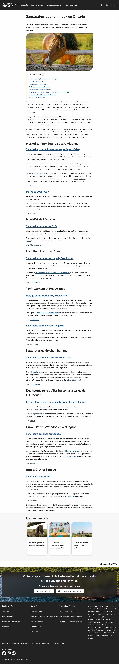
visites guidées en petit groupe (69, 451)
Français (112, 5)
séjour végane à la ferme (75, 380)
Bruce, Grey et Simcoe (37, 97)
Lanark (32, 421)
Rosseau (33, 186)
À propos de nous (37, 626)
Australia (71, 621)
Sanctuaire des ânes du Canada (43, 434)
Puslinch (33, 463)
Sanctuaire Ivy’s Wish (38, 477)
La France (63, 621)
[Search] (101, 5)
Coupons (5, 626)
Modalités (5, 643)
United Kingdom (76, 617)
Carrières (34, 631)
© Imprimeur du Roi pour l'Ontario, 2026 (15, 659)
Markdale (33, 501)
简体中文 (74, 612)
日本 (61, 612)
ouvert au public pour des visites (47, 313)
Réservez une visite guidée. (35, 173)
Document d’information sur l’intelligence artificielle (47, 643)
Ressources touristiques (11, 621)
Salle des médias (37, 621)
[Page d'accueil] (10, 5)
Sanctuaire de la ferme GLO (41, 226)
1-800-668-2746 (45, 591)
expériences (41, 494)
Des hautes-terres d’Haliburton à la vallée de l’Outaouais (49, 92)
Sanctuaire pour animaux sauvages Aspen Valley (53, 149)
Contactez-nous (71, 5)
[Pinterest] (13, 654)
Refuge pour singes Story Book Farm (46, 296)
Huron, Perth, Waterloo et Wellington (42, 95)
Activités (24, 5)
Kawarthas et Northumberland (40, 89)
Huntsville (34, 213)
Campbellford (35, 384)
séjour (70, 496)
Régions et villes (37, 5)
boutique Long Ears (68, 456)
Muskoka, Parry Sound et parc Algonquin (43, 79)
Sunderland (34, 320)
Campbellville (35, 282)
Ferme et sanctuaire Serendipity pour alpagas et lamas (56, 402)
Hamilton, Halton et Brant (38, 84)
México (79, 621)
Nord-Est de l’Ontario (36, 81)
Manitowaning (35, 245)
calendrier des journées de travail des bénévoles (52, 273)
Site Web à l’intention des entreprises (44, 617)
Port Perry (34, 344)
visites (31, 337)
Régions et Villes (8, 617)
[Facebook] (4, 654)
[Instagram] (8, 654)
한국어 (67, 612)
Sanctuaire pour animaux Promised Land (48, 358)
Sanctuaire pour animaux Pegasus (45, 326)
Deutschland (64, 617)
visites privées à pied (36, 414)
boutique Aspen (79, 179)
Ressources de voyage (54, 5)
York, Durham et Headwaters (39, 87)
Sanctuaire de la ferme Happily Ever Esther (49, 258)
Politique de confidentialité (20, 643)
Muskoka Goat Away (37, 192)
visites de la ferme (35, 372)
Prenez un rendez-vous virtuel (71, 591)
